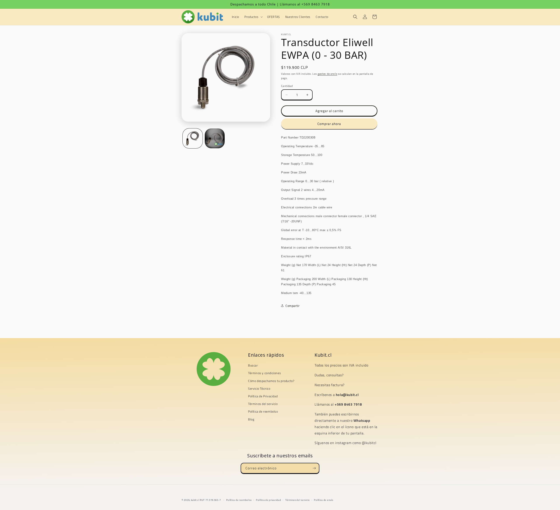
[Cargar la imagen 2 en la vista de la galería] (215, 138)
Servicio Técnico (259, 388)
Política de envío (323, 499)
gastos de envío (327, 74)
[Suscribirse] (314, 468)
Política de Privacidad (263, 396)
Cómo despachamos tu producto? (271, 381)
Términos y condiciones (264, 373)
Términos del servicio (263, 403)
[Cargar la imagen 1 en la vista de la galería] (193, 138)
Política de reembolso (263, 411)
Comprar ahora (329, 123)
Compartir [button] (292, 305)
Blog (251, 419)
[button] (253, 16)
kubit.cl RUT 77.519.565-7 (206, 500)
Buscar (253, 365)
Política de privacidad (268, 499)
